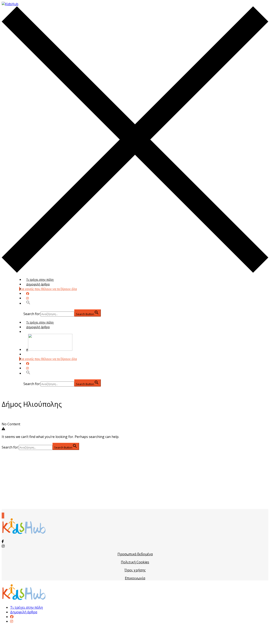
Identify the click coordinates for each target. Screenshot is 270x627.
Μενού (31, 332)
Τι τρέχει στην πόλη (40, 280)
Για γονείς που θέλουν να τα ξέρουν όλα (48, 289)
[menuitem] (12, 616)
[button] (28, 303)
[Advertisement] (135, 479)
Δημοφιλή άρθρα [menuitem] (23, 612)
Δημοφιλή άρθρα (38, 284)
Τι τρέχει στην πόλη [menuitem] (26, 607)
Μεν (29, 354)
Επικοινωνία (135, 578)
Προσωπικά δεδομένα (135, 554)
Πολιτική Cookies (135, 562)
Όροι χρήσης (135, 570)
